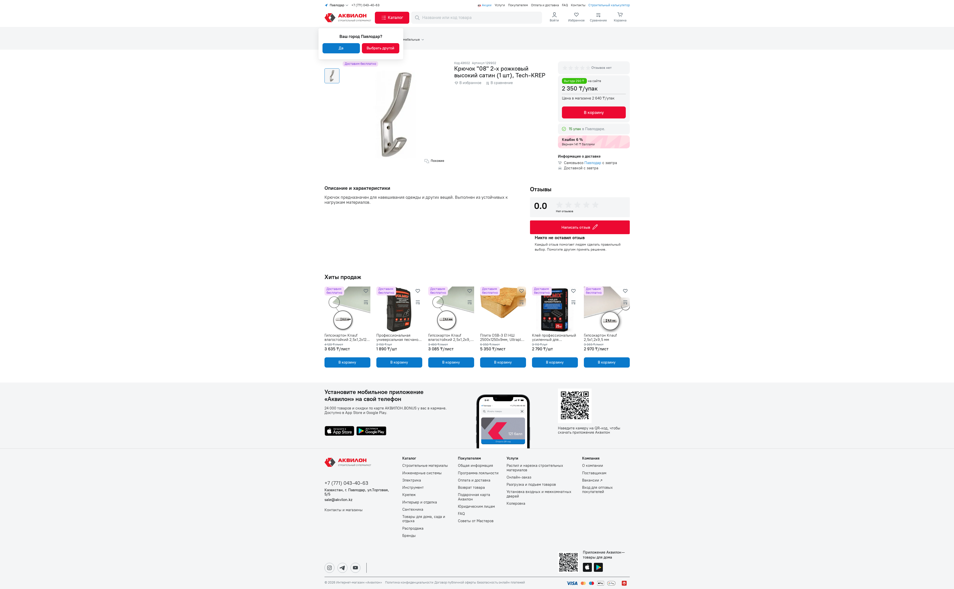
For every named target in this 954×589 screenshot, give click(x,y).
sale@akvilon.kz (338, 500)
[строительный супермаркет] (348, 18)
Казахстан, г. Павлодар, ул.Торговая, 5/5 (356, 492)
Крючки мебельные (405, 39)
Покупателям (518, 5)
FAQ (565, 5)
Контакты (578, 5)
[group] (576, 67)
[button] (392, 18)
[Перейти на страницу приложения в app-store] (339, 431)
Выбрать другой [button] (380, 48)
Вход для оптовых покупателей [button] (597, 490)
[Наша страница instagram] (329, 568)
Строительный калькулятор (609, 5)
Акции (487, 5)
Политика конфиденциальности (409, 582)
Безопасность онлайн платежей (501, 582)
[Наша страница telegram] (342, 568)
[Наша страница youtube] (355, 568)
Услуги (500, 5)
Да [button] (341, 48)
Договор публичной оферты (455, 582)
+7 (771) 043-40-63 (365, 5)
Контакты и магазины (343, 510)
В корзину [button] (594, 112)
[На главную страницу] (348, 462)
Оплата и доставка (545, 5)
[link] (576, 18)
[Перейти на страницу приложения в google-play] (371, 431)
